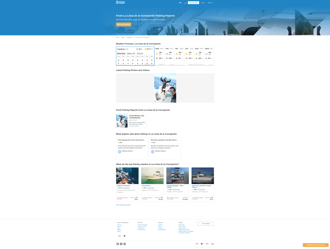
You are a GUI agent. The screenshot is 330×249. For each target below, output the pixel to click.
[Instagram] (124, 245)
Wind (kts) (121, 53)
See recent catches (123, 24)
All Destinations (162, 229)
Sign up (210, 2)
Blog (118, 228)
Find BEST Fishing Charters (316, 245)
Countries (160, 224)
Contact (119, 229)
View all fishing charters (123, 205)
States (159, 226)
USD (180, 2)
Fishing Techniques (142, 224)
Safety (119, 231)
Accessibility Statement (184, 232)
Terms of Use (182, 226)
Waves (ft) (131, 53)
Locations (160, 228)
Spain (123, 37)
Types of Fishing (142, 226)
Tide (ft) (140, 53)
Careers (119, 226)
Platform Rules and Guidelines (186, 231)
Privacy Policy (182, 228)
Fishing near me (142, 229)
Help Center (181, 224)
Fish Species (141, 228)
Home (117, 37)
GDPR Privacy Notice (184, 229)
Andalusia (129, 37)
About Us (119, 224)
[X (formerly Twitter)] (121, 245)
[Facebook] (117, 245)
